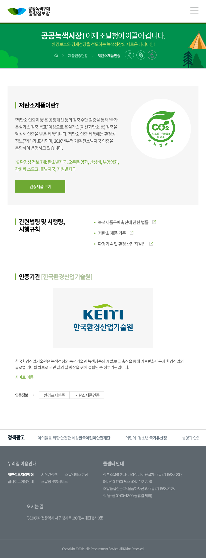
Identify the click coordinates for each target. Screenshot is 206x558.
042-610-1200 (113, 481)
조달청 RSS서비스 (54, 481)
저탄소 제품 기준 (112, 233)
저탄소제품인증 (108, 55)
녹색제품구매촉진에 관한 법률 (123, 222)
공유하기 (129, 54)
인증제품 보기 (40, 186)
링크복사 (140, 55)
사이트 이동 (24, 377)
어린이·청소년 (146, 438)
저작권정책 (49, 474)
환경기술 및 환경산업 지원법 (121, 244)
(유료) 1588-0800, (169, 474)
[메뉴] (194, 11)
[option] (74, 438)
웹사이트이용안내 (21, 481)
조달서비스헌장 (76, 474)
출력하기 (152, 55)
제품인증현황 (78, 55)
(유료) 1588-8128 (162, 488)
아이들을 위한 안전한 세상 (74, 438)
